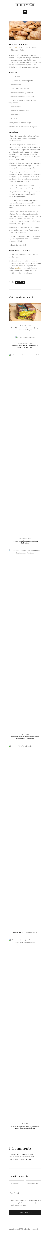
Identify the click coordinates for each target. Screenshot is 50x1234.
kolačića (18, 268)
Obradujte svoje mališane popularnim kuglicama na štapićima (25, 738)
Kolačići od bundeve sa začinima (25, 932)
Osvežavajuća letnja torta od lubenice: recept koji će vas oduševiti (25, 1127)
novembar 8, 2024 (25, 325)
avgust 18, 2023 (25, 930)
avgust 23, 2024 (25, 539)
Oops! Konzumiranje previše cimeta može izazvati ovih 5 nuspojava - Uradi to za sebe (21, 1156)
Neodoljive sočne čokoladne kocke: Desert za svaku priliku (25, 346)
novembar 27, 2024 (25, 343)
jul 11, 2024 (25, 734)
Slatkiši (13, 48)
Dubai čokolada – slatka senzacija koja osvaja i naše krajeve (25, 329)
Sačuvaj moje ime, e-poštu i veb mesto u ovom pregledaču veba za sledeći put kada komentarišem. (26, 1202)
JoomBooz (13, 1229)
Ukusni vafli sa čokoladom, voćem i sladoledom (25, 542)
